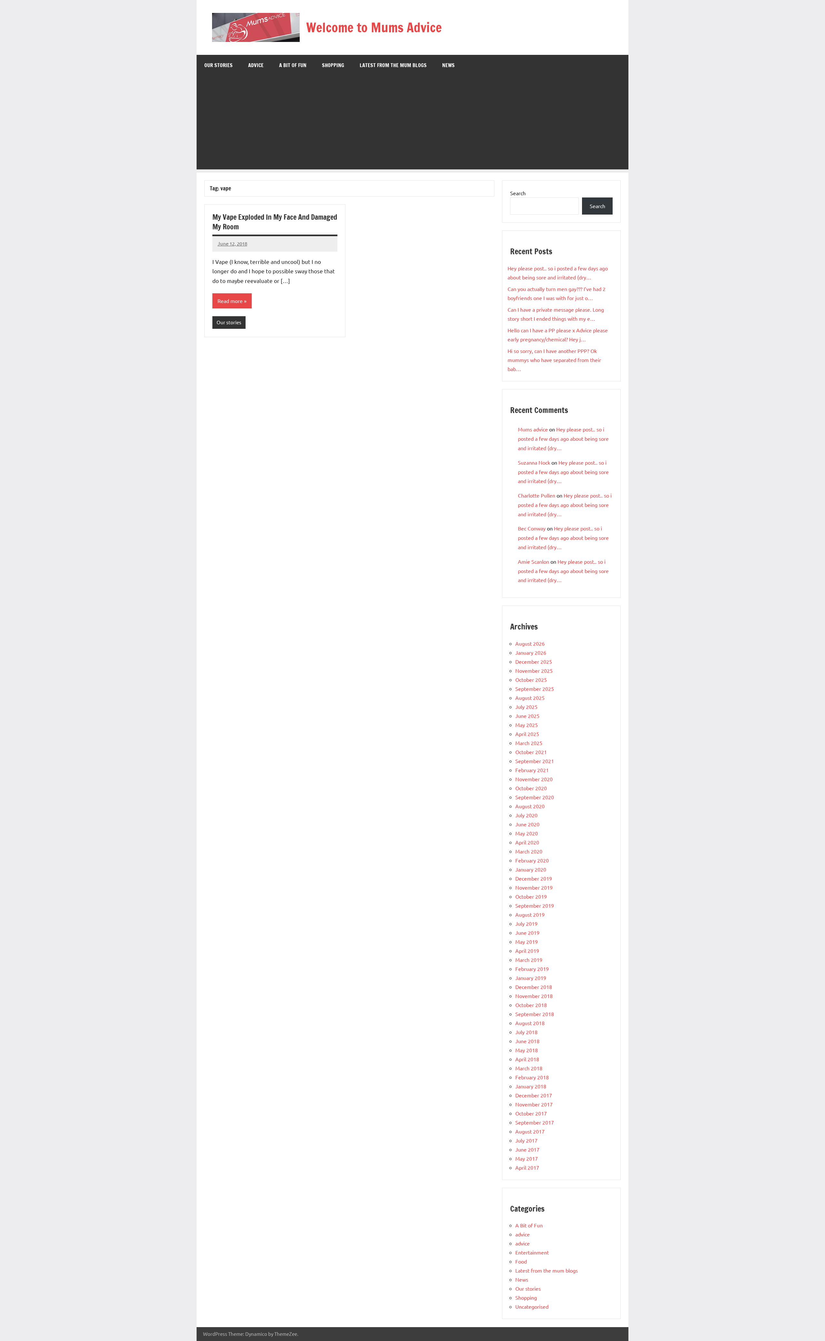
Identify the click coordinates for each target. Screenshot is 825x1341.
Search (518, 193)
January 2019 (530, 977)
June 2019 (527, 932)
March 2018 (528, 1068)
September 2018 (534, 1014)
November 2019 (534, 887)
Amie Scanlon (533, 561)
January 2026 (530, 652)
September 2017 (534, 1122)
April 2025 (527, 734)
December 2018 (533, 986)
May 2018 (526, 1050)
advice (256, 65)
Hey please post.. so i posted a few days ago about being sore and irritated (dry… (563, 438)
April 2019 (527, 950)
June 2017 (527, 1149)
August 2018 (530, 1023)
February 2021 (532, 770)
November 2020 (534, 779)
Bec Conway (532, 528)
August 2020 (530, 806)
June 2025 (527, 715)
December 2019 (533, 878)
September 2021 (534, 761)
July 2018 (526, 1032)
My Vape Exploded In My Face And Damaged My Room (274, 222)
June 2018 (527, 1041)
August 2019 (530, 914)
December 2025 (533, 661)
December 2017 (533, 1095)
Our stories (218, 65)
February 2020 (532, 860)
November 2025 (534, 670)
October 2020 (531, 788)
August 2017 (530, 1131)
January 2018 (530, 1086)
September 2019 (534, 905)
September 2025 (534, 688)
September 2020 (534, 797)
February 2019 (532, 968)
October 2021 (531, 752)
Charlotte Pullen (536, 495)
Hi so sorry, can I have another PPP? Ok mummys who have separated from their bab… (554, 360)
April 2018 (527, 1059)
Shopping (333, 65)
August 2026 (530, 643)
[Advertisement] (412, 124)
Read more (230, 300)
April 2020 (527, 842)
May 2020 (526, 833)
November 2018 (534, 996)
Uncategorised (531, 1306)
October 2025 (531, 679)
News (448, 65)
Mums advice (533, 429)
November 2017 (534, 1104)
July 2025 (526, 706)
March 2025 (528, 743)
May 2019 (526, 941)
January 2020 (530, 869)
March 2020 (528, 851)
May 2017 (526, 1158)
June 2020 (527, 824)
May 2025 (526, 724)
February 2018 (532, 1077)
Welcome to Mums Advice (374, 27)
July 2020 (526, 815)
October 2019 (531, 896)
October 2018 (531, 1005)
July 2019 (526, 923)
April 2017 (527, 1167)
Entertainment (532, 1252)
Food (521, 1261)
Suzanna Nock (534, 462)
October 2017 (531, 1113)
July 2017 (526, 1140)
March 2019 (528, 959)
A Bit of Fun (292, 65)
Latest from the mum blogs (393, 65)
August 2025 (530, 697)
